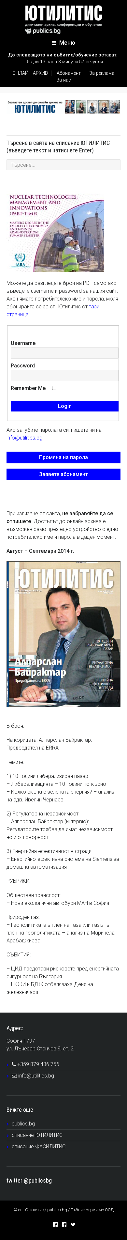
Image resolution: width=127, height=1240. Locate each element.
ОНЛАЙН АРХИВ (30, 73)
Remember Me (28, 388)
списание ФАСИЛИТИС (38, 1146)
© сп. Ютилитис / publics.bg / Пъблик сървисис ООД (64, 1209)
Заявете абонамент (63, 474)
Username (23, 343)
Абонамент (69, 73)
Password (23, 366)
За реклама (101, 73)
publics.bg (23, 1124)
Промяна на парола (63, 457)
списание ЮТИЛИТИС (37, 1135)
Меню (66, 42)
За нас (63, 80)
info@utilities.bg (24, 438)
